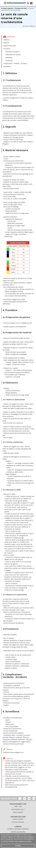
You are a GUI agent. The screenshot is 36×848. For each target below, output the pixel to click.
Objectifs (6, 43)
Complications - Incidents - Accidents (15, 63)
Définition (6, 40)
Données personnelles (18, 832)
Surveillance (7, 66)
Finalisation (9, 60)
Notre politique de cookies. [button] (23, 841)
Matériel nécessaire (9, 46)
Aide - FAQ (18, 806)
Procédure (6, 49)
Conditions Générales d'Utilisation (18, 829)
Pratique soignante (7, 8)
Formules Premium (18, 822)
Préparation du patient (12, 52)
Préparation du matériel (13, 55)
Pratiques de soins (21, 8)
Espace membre (18, 819)
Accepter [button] (18, 845)
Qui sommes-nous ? (18, 809)
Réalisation (8, 57)
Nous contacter (18, 812)
